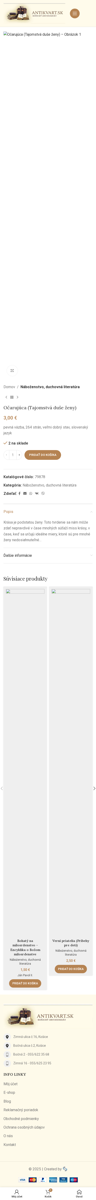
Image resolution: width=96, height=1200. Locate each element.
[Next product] (17, 397)
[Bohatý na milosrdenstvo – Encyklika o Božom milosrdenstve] (25, 763)
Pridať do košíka (42, 455)
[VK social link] (37, 493)
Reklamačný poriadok (20, 1110)
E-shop (9, 1092)
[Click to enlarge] (12, 370)
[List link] (48, 1037)
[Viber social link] (43, 493)
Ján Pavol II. (25, 975)
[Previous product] (6, 397)
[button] (25, 983)
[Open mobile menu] (75, 13)
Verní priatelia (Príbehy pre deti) (70, 943)
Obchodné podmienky (21, 1119)
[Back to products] (12, 397)
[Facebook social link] (19, 493)
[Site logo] (34, 13)
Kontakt (9, 1144)
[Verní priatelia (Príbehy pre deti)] (70, 763)
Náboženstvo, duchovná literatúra (50, 387)
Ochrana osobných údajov (24, 1127)
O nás (8, 1136)
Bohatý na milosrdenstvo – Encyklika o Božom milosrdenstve (25, 948)
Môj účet (10, 1084)
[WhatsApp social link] (31, 493)
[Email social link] (25, 493)
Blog (7, 1101)
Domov (9, 387)
